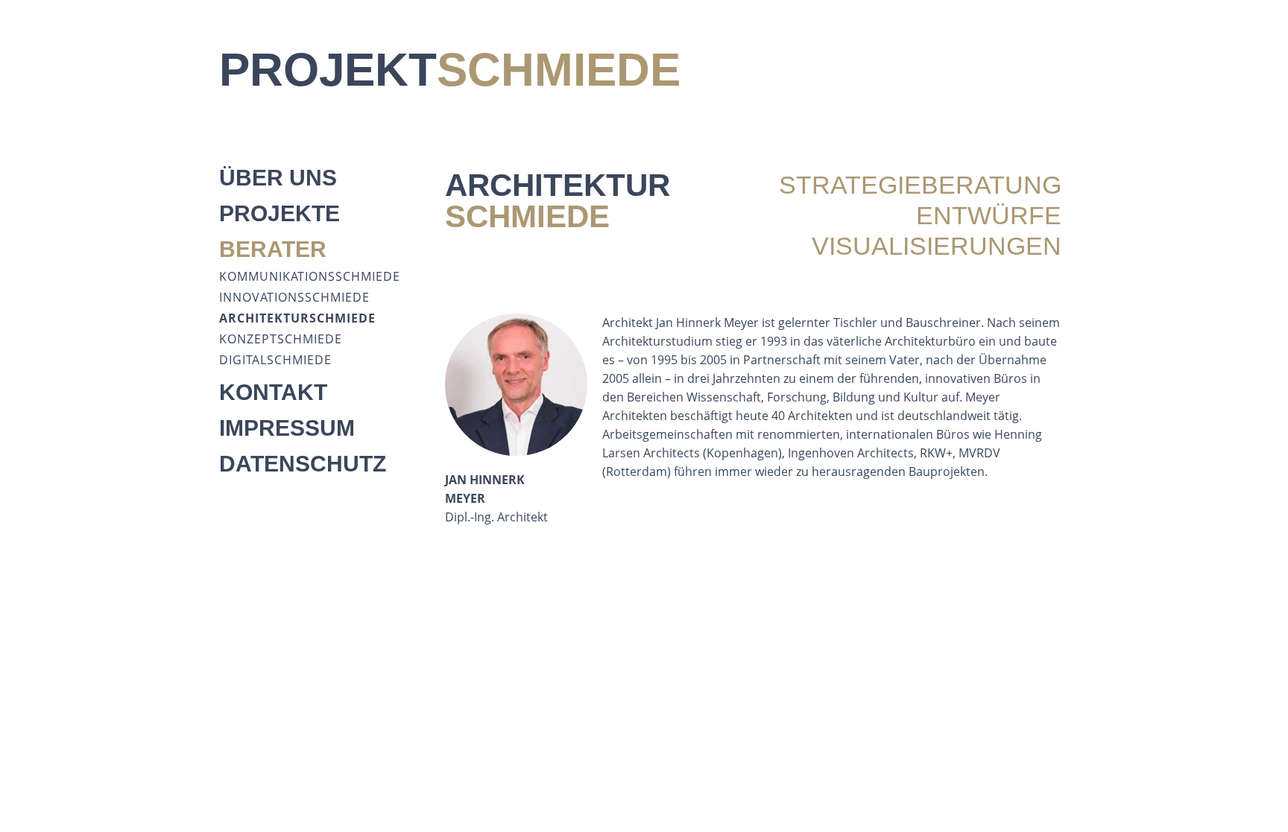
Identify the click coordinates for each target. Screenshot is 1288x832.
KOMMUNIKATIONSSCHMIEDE (309, 276)
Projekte (279, 213)
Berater (272, 249)
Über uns (278, 177)
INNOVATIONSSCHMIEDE (294, 297)
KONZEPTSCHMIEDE (280, 339)
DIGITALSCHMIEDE (275, 360)
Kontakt (273, 392)
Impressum (287, 428)
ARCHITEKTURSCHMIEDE (297, 318)
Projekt (450, 69)
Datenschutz (302, 463)
